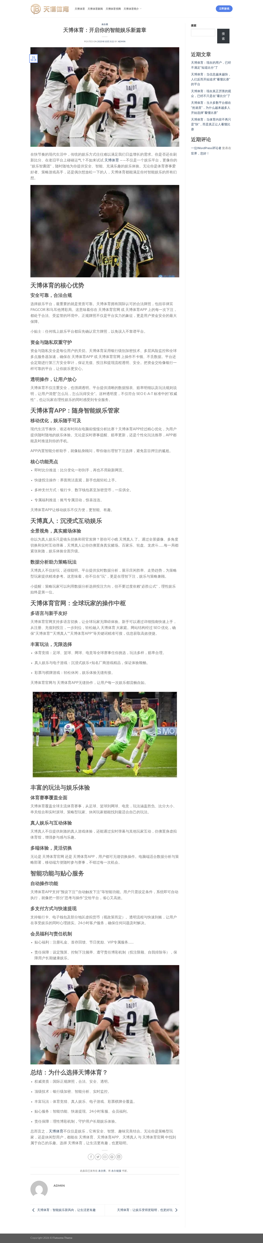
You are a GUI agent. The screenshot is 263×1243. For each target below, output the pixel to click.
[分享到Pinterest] (112, 1157)
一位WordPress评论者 (206, 148)
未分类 (104, 24)
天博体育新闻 (95, 8)
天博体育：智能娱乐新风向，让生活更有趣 (66, 1210)
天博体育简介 (131, 8)
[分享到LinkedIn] (119, 1157)
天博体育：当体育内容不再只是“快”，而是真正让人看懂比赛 (211, 124)
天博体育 (80, 8)
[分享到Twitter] (98, 1157)
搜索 (193, 25)
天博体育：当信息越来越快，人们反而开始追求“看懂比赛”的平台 (211, 79)
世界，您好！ (200, 153)
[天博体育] (49, 8)
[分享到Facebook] (91, 1157)
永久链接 (116, 1170)
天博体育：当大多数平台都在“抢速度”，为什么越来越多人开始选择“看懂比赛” (211, 107)
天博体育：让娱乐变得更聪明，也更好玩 (145, 1210)
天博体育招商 (113, 8)
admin (122, 41)
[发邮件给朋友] (105, 1157)
